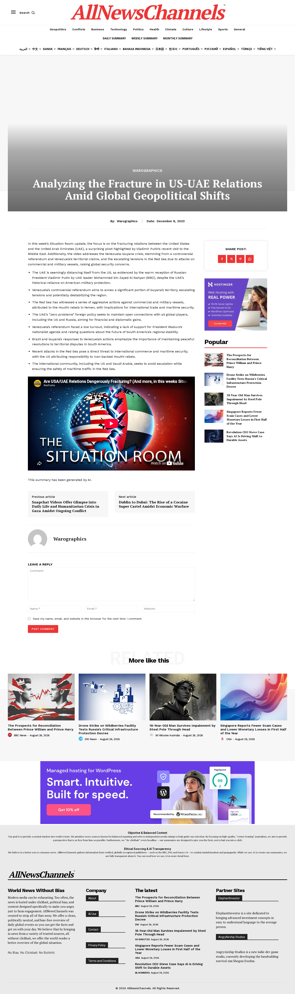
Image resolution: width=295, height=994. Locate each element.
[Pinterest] (240, 259)
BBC (137, 906)
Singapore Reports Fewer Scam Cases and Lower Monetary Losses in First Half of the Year (247, 417)
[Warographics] (37, 539)
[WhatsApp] (250, 259)
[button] (27, 12)
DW (137, 924)
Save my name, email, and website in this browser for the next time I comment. (87, 618)
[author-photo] (10, 735)
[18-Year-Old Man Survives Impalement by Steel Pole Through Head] (213, 399)
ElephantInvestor (229, 898)
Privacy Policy (97, 945)
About (92, 898)
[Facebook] (222, 259)
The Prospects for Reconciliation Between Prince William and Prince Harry (244, 361)
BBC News (20, 735)
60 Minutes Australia (168, 735)
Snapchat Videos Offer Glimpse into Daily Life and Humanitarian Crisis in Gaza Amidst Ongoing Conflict (65, 506)
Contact (93, 929)
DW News (91, 739)
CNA (229, 739)
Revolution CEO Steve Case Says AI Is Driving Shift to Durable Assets (245, 436)
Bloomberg (142, 972)
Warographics (147, 170)
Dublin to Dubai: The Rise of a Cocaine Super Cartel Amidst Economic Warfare (154, 504)
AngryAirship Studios (231, 937)
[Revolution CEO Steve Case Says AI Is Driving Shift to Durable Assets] (213, 436)
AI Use (92, 914)
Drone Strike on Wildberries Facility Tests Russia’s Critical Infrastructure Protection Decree (247, 380)
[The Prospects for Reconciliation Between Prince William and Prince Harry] (213, 359)
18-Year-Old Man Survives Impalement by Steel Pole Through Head (244, 399)
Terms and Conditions (102, 960)
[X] (231, 259)
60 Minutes (142, 939)
